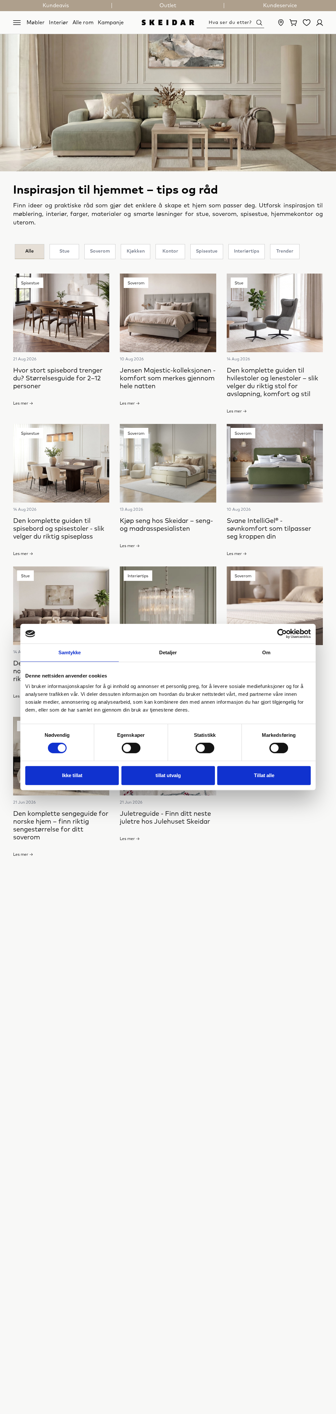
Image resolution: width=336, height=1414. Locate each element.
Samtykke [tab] (69, 652)
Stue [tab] (64, 251)
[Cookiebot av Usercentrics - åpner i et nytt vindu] (282, 634)
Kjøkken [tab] (136, 251)
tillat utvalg (168, 775)
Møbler (36, 22)
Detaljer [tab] (168, 652)
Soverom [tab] (100, 251)
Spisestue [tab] (207, 251)
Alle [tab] (29, 251)
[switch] (131, 748)
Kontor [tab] (170, 251)
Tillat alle (264, 775)
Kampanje (111, 22)
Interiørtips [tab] (246, 251)
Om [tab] (266, 652)
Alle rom (83, 22)
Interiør (58, 22)
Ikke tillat (72, 775)
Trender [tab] (284, 251)
